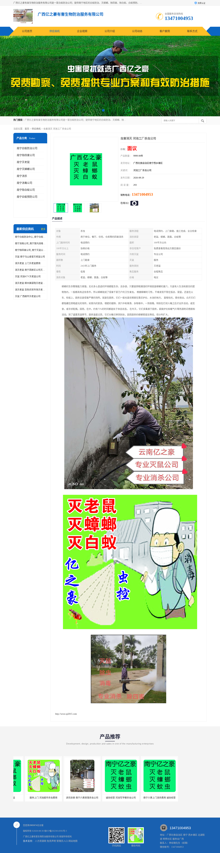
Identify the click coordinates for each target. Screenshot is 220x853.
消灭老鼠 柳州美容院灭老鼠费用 (30, 283)
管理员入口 (62, 841)
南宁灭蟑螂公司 (26, 169)
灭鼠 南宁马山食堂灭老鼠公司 (30, 256)
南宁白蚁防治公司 (27, 148)
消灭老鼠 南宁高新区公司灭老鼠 (30, 270)
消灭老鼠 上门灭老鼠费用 (27, 263)
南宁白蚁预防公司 (27, 196)
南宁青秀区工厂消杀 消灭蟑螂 (148, 797)
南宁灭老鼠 (23, 162)
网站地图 (72, 841)
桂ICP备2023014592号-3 (55, 831)
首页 (27, 129)
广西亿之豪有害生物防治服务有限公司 (41, 836)
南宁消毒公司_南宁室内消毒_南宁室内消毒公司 (30, 243)
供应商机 (54, 31)
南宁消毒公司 (24, 183)
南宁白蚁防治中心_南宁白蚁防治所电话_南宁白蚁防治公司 (30, 237)
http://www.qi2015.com (66, 714)
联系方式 (192, 31)
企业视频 (82, 31)
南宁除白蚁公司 (26, 189)
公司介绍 (110, 31)
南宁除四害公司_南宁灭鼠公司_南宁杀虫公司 (30, 250)
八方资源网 (40, 841)
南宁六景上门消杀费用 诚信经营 (109, 797)
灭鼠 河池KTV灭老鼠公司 (28, 276)
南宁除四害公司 (26, 155)
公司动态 (137, 31)
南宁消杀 (22, 176)
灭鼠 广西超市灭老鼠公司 (27, 296)
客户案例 (165, 31)
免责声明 (51, 841)
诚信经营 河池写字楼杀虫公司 (71, 797)
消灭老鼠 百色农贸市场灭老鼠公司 (30, 289)
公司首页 (27, 31)
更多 (43, 229)
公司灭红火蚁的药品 (186, 797)
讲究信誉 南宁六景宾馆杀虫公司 (32, 797)
